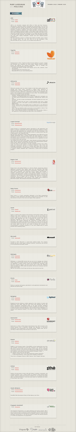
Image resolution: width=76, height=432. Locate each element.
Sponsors (60, 4)
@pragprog (17, 406)
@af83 (16, 19)
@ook (16, 279)
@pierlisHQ (17, 281)
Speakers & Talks (52, 4)
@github (17, 367)
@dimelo (17, 341)
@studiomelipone (19, 389)
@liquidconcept (18, 123)
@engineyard (18, 161)
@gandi (16, 209)
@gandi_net (17, 211)
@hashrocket (18, 319)
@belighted (17, 299)
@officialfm (17, 82)
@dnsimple (17, 255)
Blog (64, 4)
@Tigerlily (17, 51)
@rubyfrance (18, 190)
